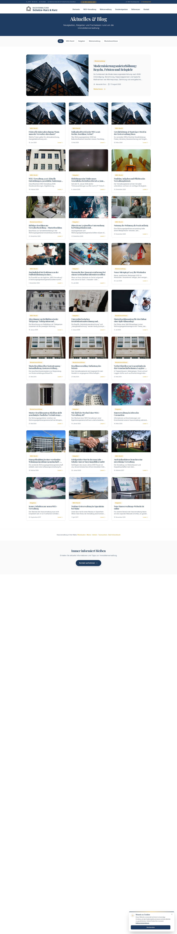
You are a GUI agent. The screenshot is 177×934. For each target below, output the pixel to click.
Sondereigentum (121, 9)
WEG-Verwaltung (89, 9)
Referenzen (135, 9)
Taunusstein (102, 535)
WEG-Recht (70, 41)
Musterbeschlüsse (111, 41)
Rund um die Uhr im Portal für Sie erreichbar (63, 2)
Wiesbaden (81, 535)
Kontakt (43, 2)
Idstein (94, 535)
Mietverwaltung (106, 9)
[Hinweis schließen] (171, 914)
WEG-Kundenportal (133, 2)
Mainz (89, 535)
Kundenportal (147, 2)
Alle (60, 41)
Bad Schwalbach (114, 535)
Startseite (76, 9)
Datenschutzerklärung (142, 923)
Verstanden (150, 927)
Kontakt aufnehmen (87, 563)
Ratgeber (81, 41)
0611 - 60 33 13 (32, 2)
